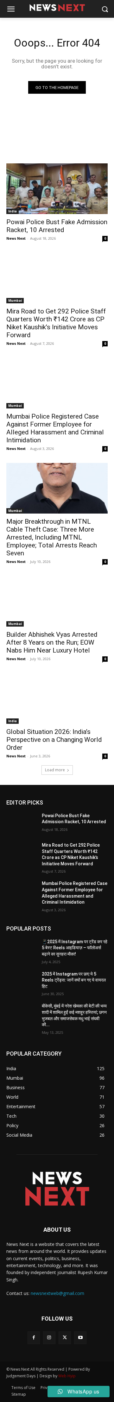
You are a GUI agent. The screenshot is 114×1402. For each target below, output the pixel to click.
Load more (55, 770)
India (12, 211)
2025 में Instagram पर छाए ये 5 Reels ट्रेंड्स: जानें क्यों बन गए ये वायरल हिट (74, 980)
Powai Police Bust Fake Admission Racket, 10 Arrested (56, 226)
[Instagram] (49, 1337)
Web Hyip (67, 1376)
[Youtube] (80, 1337)
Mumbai (15, 300)
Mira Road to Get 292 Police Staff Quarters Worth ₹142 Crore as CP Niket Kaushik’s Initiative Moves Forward (56, 323)
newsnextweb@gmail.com (57, 1293)
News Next (16, 238)
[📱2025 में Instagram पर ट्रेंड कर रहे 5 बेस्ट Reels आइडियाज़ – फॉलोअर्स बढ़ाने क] (21, 949)
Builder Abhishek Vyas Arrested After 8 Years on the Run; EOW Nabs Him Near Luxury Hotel (52, 642)
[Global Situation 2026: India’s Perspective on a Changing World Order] (57, 698)
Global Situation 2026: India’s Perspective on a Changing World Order (54, 739)
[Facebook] (34, 1337)
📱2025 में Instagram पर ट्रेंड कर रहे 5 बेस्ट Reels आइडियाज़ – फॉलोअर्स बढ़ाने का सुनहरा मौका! (74, 948)
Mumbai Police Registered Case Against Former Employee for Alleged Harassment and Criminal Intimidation (55, 428)
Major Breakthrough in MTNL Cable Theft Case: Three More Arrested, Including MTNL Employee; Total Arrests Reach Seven (51, 537)
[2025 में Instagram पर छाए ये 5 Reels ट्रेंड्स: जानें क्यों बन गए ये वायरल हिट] (21, 981)
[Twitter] (65, 1337)
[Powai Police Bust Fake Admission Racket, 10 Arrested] (57, 188)
